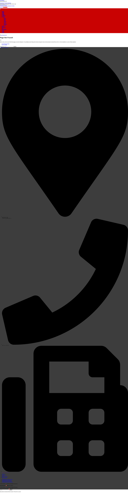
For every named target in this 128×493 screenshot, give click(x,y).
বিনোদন (3, 26)
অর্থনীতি (3, 14)
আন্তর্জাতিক (4, 15)
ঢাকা (4, 17)
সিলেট (5, 25)
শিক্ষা (2, 28)
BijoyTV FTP (5, 7)
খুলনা (4, 19)
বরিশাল (5, 20)
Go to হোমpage (4, 44)
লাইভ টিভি (1, 7)
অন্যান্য (3, 32)
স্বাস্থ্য (3, 31)
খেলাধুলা (3, 30)
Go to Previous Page (5, 43)
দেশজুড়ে (3, 16)
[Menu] (0, 34)
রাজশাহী (5, 22)
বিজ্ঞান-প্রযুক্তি (4, 29)
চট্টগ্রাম (5, 18)
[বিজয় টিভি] (3, 35)
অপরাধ (3, 13)
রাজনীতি (3, 12)
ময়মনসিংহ (5, 24)
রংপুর (4, 23)
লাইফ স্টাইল (4, 27)
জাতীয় (3, 11)
